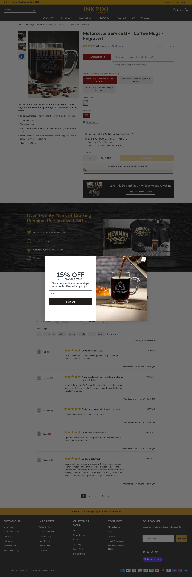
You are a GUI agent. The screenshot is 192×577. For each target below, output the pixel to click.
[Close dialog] (143, 259)
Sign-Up (70, 301)
